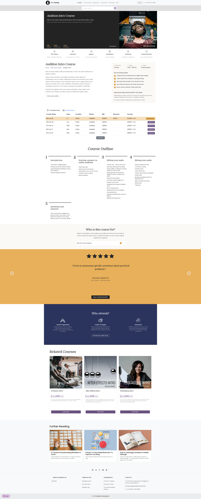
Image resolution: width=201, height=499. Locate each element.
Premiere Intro (57, 391)
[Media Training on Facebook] (93, 470)
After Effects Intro (93, 391)
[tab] (53, 110)
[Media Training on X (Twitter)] (96, 470)
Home (47, 68)
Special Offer (151, 118)
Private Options (145, 67)
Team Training (87, 2)
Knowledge (112, 2)
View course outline (52, 96)
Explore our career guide (100, 335)
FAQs (117, 2)
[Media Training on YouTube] (106, 470)
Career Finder (103, 2)
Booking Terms (86, 481)
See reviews (112, 46)
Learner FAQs (109, 484)
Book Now (152, 122)
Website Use (86, 487)
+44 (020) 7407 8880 (133, 489)
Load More (100, 138)
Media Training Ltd (102, 496)
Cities (55, 481)
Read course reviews (100, 297)
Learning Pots (95, 2)
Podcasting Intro (126, 391)
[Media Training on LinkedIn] (103, 470)
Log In (139, 2)
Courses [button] (79, 2)
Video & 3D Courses (56, 68)
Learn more (66, 412)
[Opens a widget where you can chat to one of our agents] (6, 496)
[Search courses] (115, 8)
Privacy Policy (86, 484)
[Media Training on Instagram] (99, 470)
